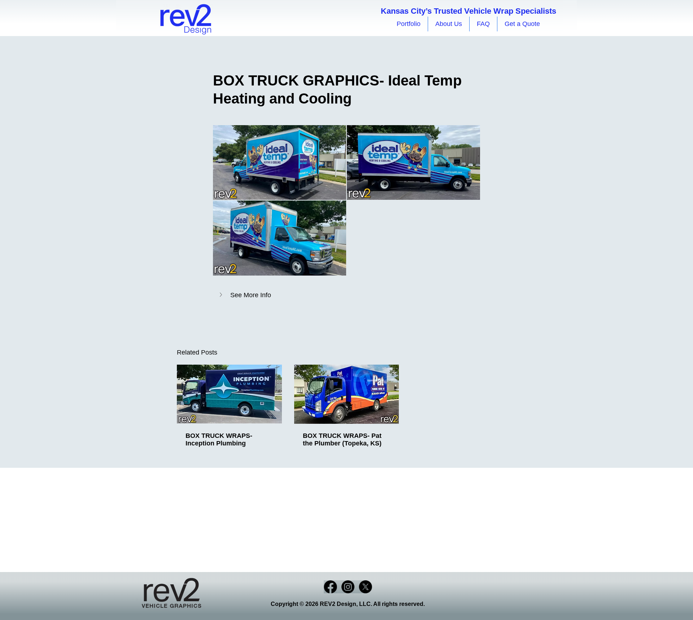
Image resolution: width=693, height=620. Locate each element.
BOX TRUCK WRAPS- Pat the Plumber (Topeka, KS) (342, 439)
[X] (365, 586)
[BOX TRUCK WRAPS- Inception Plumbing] (229, 394)
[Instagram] (347, 586)
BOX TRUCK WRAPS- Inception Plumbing (219, 439)
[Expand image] (279, 162)
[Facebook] (330, 586)
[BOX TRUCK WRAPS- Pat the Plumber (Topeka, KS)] (346, 394)
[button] (346, 295)
